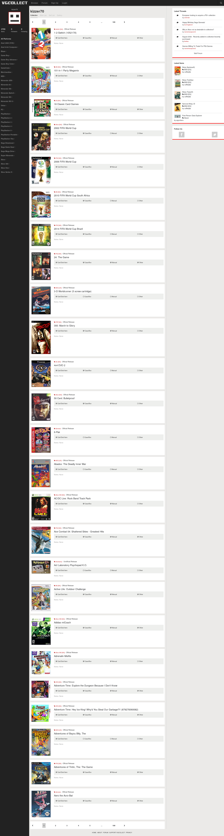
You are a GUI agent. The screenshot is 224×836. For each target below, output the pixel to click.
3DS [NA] (58, 682)
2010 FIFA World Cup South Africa (72, 195)
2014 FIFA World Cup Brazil (68, 228)
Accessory (58, 562)
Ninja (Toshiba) (187, 80)
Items (3, 30)
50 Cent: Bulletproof (64, 398)
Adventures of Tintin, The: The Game (73, 767)
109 (113, 22)
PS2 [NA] (58, 158)
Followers (14, 30)
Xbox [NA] (58, 124)
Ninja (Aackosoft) (188, 67)
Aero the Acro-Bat (63, 795)
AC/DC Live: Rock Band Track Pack (72, 498)
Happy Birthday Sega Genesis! (193, 22)
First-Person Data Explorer (192, 115)
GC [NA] (58, 362)
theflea (186, 41)
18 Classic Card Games (66, 104)
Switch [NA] (59, 29)
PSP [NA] (58, 322)
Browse (34, 3)
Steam (186, 118)
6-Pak (57, 432)
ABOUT (99, 832)
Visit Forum (198, 53)
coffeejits (187, 72)
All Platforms (6, 39)
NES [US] (58, 288)
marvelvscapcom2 (190, 32)
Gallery (59, 15)
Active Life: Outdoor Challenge (70, 589)
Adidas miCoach (62, 622)
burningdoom (188, 25)
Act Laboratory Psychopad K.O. (70, 565)
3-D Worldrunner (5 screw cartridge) (72, 291)
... (101, 22)
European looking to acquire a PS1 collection (198, 15)
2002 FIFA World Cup (65, 128)
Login (64, 3)
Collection (34, 15)
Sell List (52, 15)
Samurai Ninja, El (188, 104)
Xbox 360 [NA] (60, 495)
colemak (187, 17)
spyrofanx (180, 120)
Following (24, 30)
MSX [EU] (187, 69)
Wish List (43, 15)
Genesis (58, 428)
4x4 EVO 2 (59, 365)
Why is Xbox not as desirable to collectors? (198, 29)
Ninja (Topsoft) (187, 92)
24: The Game (61, 257)
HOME (94, 832)
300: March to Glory (64, 325)
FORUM (105, 832)
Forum (44, 3)
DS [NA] (58, 100)
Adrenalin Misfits (62, 656)
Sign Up (54, 3)
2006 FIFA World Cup (65, 161)
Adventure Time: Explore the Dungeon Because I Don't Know (85, 685)
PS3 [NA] (58, 225)
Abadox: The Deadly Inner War (70, 464)
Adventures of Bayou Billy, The (70, 733)
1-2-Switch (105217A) (65, 32)
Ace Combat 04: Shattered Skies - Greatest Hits (79, 531)
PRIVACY (129, 832)
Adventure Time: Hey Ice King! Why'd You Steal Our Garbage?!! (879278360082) (96, 709)
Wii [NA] (58, 67)
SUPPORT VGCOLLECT (117, 832)
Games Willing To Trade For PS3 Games (197, 46)
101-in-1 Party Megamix (66, 70)
